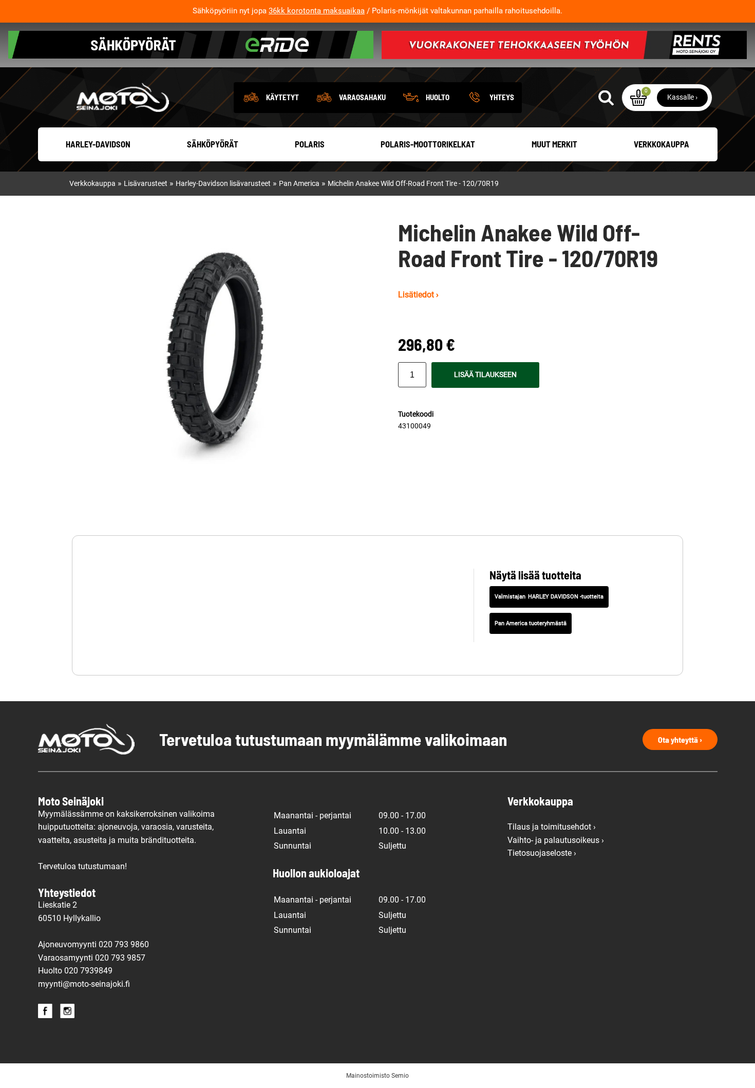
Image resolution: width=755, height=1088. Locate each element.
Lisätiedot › (418, 294)
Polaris (310, 144)
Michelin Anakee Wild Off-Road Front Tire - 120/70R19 (413, 183)
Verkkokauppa (661, 144)
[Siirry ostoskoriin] (638, 97)
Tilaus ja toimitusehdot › (551, 827)
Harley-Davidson (98, 144)
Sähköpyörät (212, 144)
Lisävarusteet (145, 183)
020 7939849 (88, 971)
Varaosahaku (362, 97)
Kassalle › (682, 97)
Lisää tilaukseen (485, 374)
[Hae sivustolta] (606, 97)
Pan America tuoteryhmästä (531, 623)
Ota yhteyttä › (680, 739)
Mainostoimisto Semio (377, 1075)
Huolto (437, 97)
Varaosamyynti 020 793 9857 (91, 958)
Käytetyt (282, 97)
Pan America (299, 183)
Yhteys (501, 97)
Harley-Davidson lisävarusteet (223, 183)
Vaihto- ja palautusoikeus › (555, 840)
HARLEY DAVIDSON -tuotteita (565, 596)
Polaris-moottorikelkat (428, 144)
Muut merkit (554, 144)
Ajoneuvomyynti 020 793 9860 (93, 944)
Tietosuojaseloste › (541, 853)
